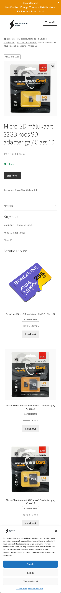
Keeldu (30, 572)
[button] (56, 531)
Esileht (10, 38)
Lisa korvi (12, 175)
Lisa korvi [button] (30, 334)
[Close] (58, 2)
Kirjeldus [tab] (8, 205)
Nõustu (30, 564)
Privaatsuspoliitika (35, 588)
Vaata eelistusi (30, 581)
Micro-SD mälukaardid (27, 42)
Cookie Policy (21, 588)
